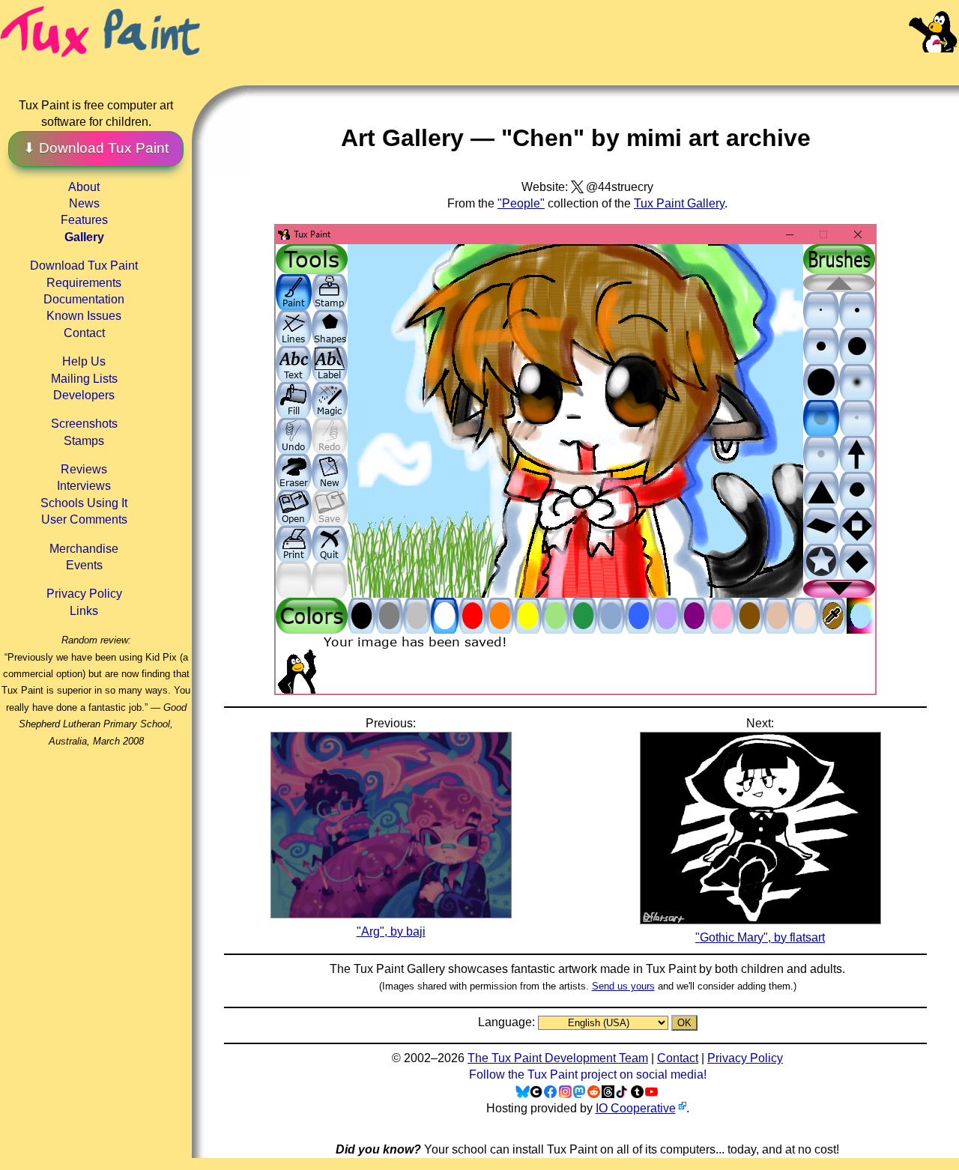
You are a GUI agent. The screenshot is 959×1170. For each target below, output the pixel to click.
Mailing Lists (84, 378)
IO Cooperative (636, 1108)
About (84, 187)
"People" (521, 203)
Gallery (84, 237)
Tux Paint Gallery (679, 203)
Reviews (84, 469)
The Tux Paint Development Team (558, 1058)
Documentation (83, 299)
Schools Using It (83, 503)
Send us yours (623, 986)
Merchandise (83, 548)
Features (84, 219)
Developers (84, 395)
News (84, 203)
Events (84, 565)
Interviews (84, 485)
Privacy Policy (84, 593)
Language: (508, 1022)
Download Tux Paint (84, 265)
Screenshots (84, 423)
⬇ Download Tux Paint (96, 148)
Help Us (84, 361)
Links (84, 610)
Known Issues (83, 315)
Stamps (84, 440)
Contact (84, 333)
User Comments (84, 519)
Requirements (83, 282)
